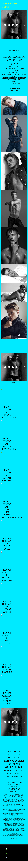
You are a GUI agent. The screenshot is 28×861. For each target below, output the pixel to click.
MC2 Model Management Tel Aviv (14, 75)
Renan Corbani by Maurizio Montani (7, 574)
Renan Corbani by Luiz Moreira (7, 668)
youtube (21, 770)
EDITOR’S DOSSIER (14, 761)
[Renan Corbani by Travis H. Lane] (7, 621)
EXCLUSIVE (14, 754)
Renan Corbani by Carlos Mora (7, 698)
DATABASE (14, 764)
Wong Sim (14, 90)
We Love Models (14, 84)
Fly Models (14, 72)
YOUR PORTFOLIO (14, 767)
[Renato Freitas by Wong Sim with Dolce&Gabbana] (7, 490)
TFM (14, 82)
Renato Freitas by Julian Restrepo (7, 475)
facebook (17, 773)
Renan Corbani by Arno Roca (7, 543)
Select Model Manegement (14, 78)
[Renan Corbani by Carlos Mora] (7, 682)
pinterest (10, 773)
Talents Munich (14, 80)
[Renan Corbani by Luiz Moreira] (7, 653)
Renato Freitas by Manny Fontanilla (7, 412)
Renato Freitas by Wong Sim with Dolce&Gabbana (7, 509)
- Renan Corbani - (14, 88)
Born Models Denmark (14, 68)
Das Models (14, 70)
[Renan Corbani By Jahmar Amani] (7, 590)
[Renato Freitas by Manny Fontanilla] (7, 395)
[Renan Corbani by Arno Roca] (7, 527)
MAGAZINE (14, 751)
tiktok (14, 770)
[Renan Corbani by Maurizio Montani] (7, 558)
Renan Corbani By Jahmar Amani (7, 606)
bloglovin (9, 777)
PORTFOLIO (14, 757)
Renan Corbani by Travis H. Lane (7, 638)
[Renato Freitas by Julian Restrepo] (7, 458)
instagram (7, 770)
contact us (18, 777)
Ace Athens (14, 66)
